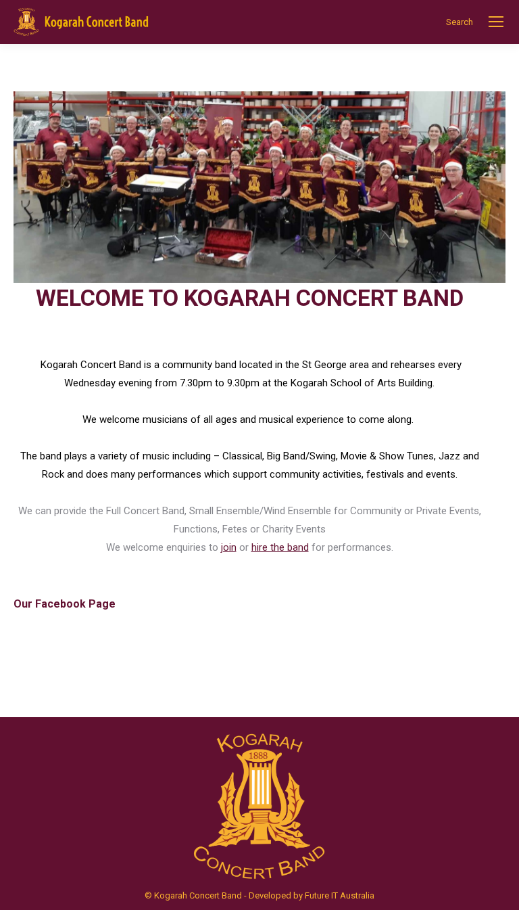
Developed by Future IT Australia (311, 895)
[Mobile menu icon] (496, 21)
